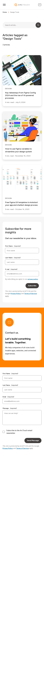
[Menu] (4, 4)
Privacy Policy (16, 294)
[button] (38, 25)
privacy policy (33, 279)
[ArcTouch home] (22, 4)
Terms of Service (30, 294)
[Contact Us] (39, 4)
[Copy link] (39, 37)
